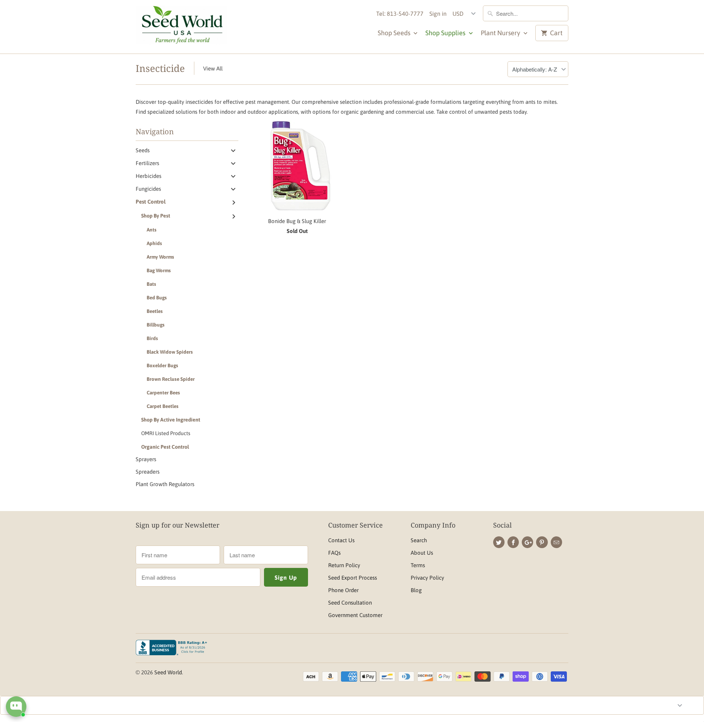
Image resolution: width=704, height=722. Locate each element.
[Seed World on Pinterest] (541, 542)
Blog (416, 590)
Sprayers (146, 459)
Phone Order (343, 590)
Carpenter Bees (163, 392)
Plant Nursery (501, 33)
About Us (422, 553)
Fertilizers (147, 163)
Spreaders (148, 471)
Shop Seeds (395, 33)
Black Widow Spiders (170, 352)
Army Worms (160, 257)
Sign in (438, 13)
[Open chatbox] (16, 706)
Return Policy (344, 565)
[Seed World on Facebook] (513, 542)
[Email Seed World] (556, 542)
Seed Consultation (350, 602)
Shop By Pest (155, 216)
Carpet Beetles (163, 406)
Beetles (155, 311)
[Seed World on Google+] (527, 542)
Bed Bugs (157, 297)
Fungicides (148, 189)
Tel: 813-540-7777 (399, 13)
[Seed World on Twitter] (499, 542)
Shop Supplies (446, 33)
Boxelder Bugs (162, 365)
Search (419, 540)
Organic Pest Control (165, 447)
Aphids (154, 243)
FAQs (334, 553)
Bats (151, 284)
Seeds (143, 150)
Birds (152, 338)
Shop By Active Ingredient (170, 420)
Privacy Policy (427, 578)
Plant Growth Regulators (165, 484)
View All (213, 68)
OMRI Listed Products (165, 433)
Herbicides (148, 176)
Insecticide (160, 68)
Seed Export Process (352, 578)
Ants (152, 230)
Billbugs (156, 325)
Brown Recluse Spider (171, 379)
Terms (418, 565)
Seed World (168, 672)
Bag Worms (159, 270)
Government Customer (355, 615)
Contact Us (341, 540)
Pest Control (150, 201)
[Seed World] (181, 27)
